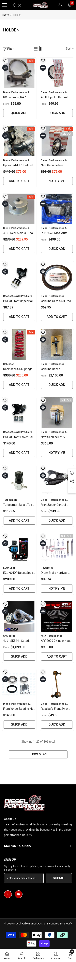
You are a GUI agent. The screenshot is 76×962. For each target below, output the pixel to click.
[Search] (17, 5)
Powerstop (47, 567)
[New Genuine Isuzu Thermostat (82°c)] (57, 141)
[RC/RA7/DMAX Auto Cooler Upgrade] (57, 209)
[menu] (4, 5)
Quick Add (19, 113)
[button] (35, 48)
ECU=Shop (9, 567)
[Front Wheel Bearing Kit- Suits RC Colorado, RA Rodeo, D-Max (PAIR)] (19, 684)
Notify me (56, 181)
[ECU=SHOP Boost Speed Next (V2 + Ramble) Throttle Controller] (19, 548)
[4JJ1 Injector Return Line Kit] (57, 73)
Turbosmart (10, 499)
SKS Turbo (9, 635)
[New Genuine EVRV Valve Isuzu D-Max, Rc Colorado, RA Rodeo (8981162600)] (57, 412)
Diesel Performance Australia (30, 923)
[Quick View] (5, 68)
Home (5, 14)
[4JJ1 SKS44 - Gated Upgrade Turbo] (19, 616)
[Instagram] (18, 894)
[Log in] (60, 5)
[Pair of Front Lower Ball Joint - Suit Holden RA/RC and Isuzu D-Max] (19, 412)
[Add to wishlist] (5, 61)
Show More (38, 754)
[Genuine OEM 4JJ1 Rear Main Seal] (57, 276)
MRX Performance (52, 635)
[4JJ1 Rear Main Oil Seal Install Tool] (19, 209)
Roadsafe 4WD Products (17, 296)
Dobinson (8, 364)
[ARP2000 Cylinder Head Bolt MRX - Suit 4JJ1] (57, 616)
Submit (59, 878)
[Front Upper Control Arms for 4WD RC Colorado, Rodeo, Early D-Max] (57, 480)
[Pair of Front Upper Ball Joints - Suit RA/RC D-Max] (19, 276)
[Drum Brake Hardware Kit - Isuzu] (57, 548)
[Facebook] (8, 894)
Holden (17, 14)
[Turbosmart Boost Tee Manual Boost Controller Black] (19, 480)
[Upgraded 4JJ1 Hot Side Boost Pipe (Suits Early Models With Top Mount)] (19, 141)
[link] (21, 955)
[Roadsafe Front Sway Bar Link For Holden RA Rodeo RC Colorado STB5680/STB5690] (57, 684)
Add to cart (19, 181)
